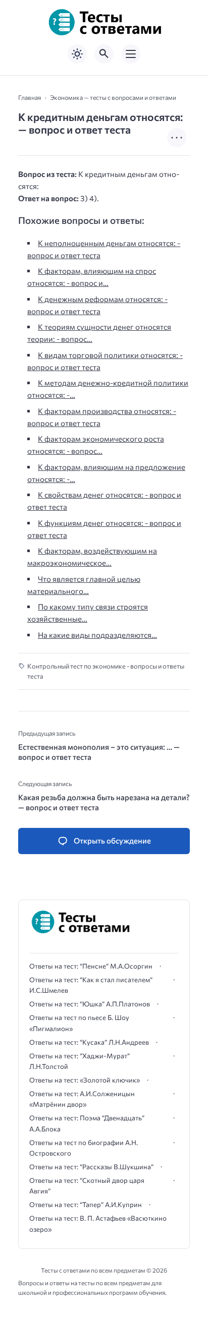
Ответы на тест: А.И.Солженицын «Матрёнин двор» (82, 1099)
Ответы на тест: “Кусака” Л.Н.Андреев (89, 1042)
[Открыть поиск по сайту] (104, 54)
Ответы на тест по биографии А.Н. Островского (83, 1147)
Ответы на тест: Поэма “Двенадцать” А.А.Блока (86, 1123)
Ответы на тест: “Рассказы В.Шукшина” (91, 1167)
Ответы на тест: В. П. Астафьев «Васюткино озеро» (98, 1223)
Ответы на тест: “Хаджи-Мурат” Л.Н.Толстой (79, 1061)
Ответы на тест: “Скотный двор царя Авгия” (86, 1185)
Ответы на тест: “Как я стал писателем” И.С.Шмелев (90, 985)
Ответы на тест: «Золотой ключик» (84, 1080)
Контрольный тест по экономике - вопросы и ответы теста (105, 671)
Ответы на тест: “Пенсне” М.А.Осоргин (90, 966)
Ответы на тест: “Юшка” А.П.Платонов (89, 1004)
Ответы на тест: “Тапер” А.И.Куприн (85, 1205)
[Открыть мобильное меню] (130, 54)
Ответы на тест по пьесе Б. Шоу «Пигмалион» (79, 1022)
